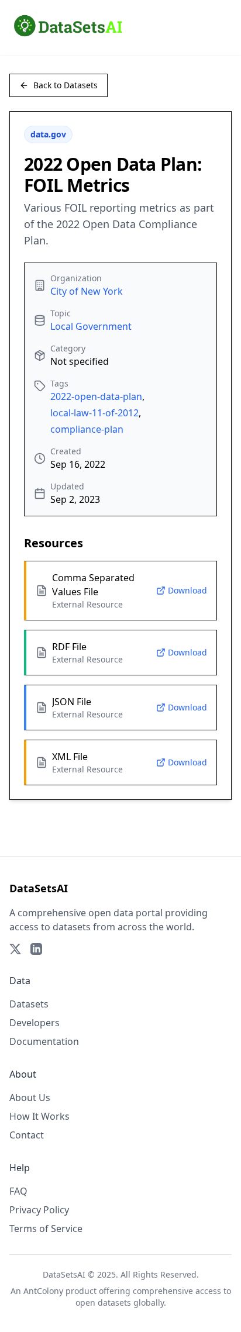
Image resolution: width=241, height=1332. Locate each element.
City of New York (86, 291)
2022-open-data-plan (96, 396)
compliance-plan (86, 429)
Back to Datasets (65, 85)
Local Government (91, 326)
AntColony (43, 1290)
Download (187, 590)
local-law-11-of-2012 (94, 412)
